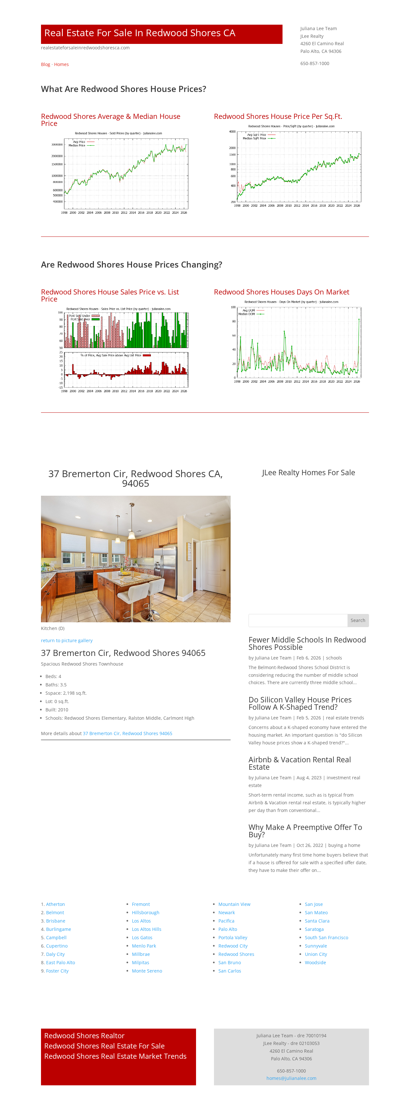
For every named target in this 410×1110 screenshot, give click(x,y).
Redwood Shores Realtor (84, 1035)
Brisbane (55, 921)
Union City (316, 954)
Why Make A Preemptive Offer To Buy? (305, 831)
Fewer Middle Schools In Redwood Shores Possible (307, 643)
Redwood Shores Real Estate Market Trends (115, 1056)
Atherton (55, 904)
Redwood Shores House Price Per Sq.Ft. (278, 116)
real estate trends (345, 718)
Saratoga (314, 929)
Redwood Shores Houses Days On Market (281, 291)
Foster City (57, 971)
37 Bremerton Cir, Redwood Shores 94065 (127, 733)
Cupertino (57, 946)
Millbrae (141, 954)
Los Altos (141, 921)
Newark (226, 912)
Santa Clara (317, 921)
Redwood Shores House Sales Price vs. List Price (110, 295)
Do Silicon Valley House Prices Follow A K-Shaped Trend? (300, 703)
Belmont (55, 912)
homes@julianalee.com (291, 1078)
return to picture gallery (67, 640)
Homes (61, 64)
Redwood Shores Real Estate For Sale (104, 1045)
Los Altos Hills (146, 929)
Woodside (315, 962)
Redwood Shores (236, 954)
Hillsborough (146, 912)
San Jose (314, 904)
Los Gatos (142, 937)
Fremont (141, 904)
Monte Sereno (147, 971)
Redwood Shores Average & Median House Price (110, 119)
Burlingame (58, 929)
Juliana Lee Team (273, 658)
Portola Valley (232, 937)
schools (334, 658)
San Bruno (229, 962)
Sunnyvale (316, 946)
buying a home (344, 845)
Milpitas (140, 962)
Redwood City (233, 946)
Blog (45, 64)
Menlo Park (144, 946)
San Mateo (316, 912)
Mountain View (234, 904)
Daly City (55, 954)
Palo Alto (227, 929)
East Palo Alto (60, 962)
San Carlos (229, 971)
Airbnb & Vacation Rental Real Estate (300, 763)
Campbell (56, 937)
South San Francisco (326, 937)
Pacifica (226, 921)
